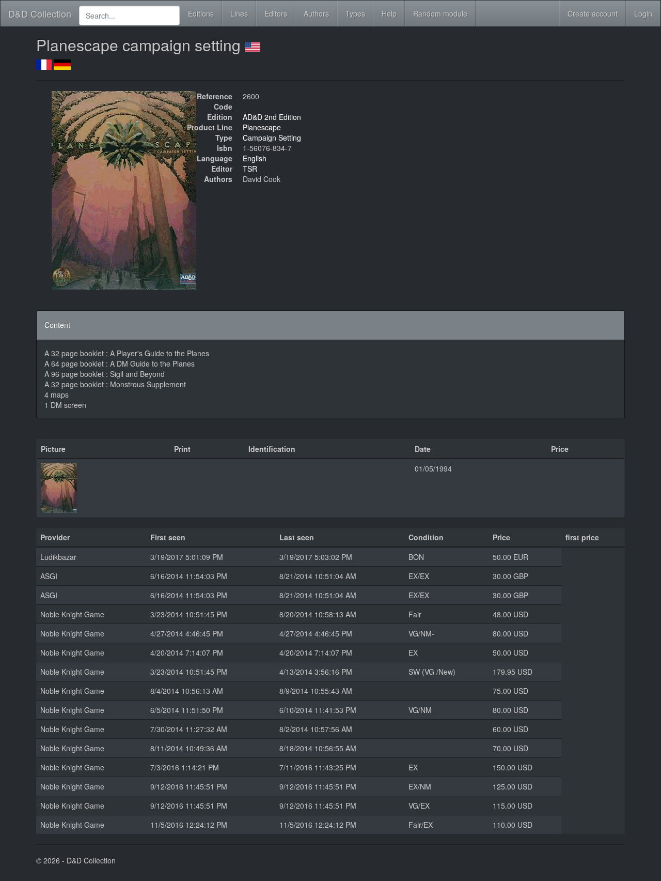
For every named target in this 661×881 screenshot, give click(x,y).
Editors (275, 13)
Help (389, 13)
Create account (593, 13)
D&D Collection (39, 13)
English (254, 158)
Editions (201, 13)
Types (355, 13)
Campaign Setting (272, 137)
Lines (239, 13)
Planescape (262, 127)
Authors (316, 13)
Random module (440, 13)
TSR (250, 168)
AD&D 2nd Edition (272, 117)
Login (643, 13)
